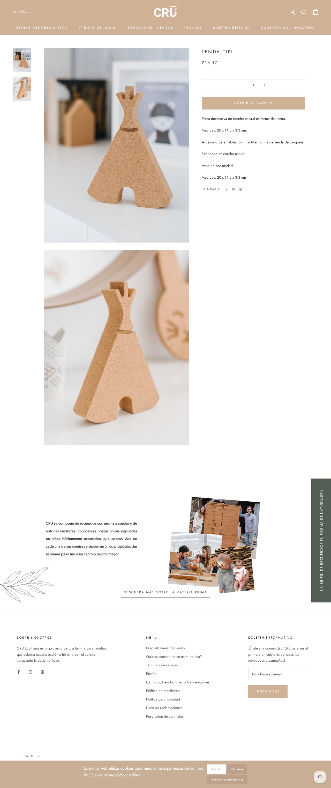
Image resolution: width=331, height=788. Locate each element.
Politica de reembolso (163, 690)
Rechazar (237, 769)
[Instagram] (30, 672)
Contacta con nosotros (288, 27)
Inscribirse (268, 691)
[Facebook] (226, 189)
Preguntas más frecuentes (165, 648)
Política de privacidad (163, 699)
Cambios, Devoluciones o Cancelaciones (177, 682)
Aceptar (216, 769)
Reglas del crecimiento (42, 27)
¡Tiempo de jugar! (98, 27)
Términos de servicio (162, 665)
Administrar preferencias (227, 779)
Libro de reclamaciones (164, 707)
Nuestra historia (231, 27)
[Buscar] (304, 11)
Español (20, 12)
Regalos (193, 27)
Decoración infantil (150, 27)
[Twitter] (233, 189)
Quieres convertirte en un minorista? (174, 656)
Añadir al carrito (253, 103)
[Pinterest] (240, 189)
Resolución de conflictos (165, 716)
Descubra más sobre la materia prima (165, 592)
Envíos (151, 673)
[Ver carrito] (315, 12)
